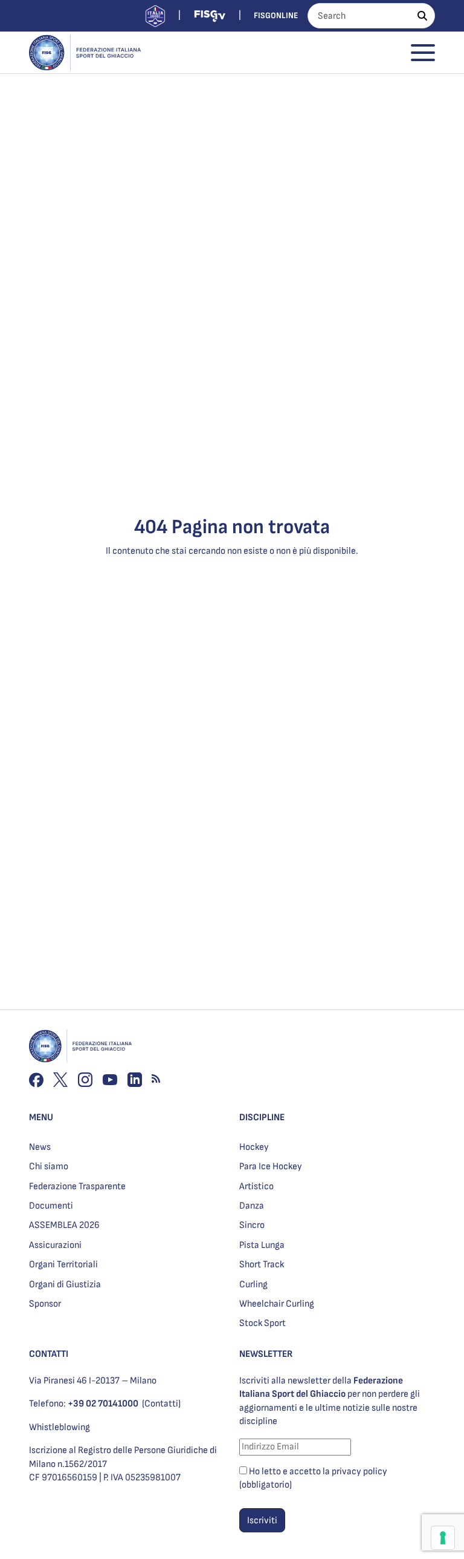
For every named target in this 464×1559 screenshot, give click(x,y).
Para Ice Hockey (270, 1166)
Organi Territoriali (63, 1264)
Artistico (256, 1186)
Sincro (252, 1225)
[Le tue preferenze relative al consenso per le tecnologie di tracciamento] (442, 1537)
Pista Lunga (262, 1245)
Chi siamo (48, 1166)
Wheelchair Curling (276, 1304)
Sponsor (45, 1304)
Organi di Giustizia (65, 1284)
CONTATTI (48, 1354)
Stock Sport (262, 1323)
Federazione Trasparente (77, 1186)
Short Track (261, 1264)
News (40, 1147)
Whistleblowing (59, 1427)
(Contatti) (161, 1404)
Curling (253, 1284)
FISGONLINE (276, 15)
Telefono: (83, 1404)
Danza (251, 1206)
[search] (422, 16)
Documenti (51, 1206)
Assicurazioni (55, 1245)
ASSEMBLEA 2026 (64, 1225)
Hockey (254, 1147)
